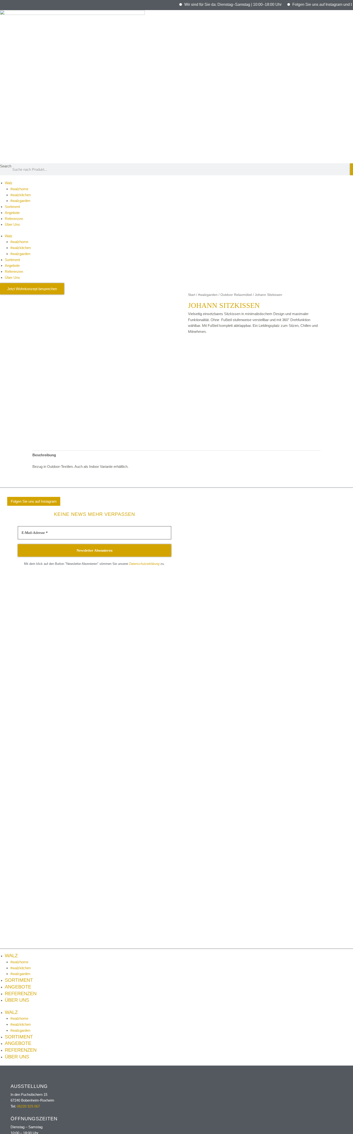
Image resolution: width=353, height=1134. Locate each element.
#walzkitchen (20, 195)
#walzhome (19, 189)
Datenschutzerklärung (144, 564)
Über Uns (12, 224)
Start (191, 295)
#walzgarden (20, 201)
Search (5, 166)
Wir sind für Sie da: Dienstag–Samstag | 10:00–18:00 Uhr (220, 4)
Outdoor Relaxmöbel (236, 295)
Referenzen (14, 219)
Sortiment (12, 207)
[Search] (351, 169)
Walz (8, 183)
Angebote (12, 213)
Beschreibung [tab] (44, 455)
